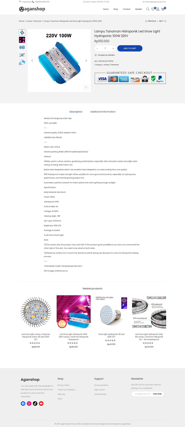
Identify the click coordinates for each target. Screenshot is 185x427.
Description (76, 111)
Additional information (103, 111)
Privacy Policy (63, 385)
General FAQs (100, 394)
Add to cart (130, 48)
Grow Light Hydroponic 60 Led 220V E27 (111, 335)
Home (21, 21)
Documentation (101, 385)
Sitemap (61, 394)
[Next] (86, 60)
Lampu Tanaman (34, 21)
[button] (104, 55)
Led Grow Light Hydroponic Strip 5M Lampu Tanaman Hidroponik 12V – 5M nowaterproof (149, 337)
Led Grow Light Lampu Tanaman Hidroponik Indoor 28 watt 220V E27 (36, 337)
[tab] (76, 112)
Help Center (99, 389)
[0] (152, 9)
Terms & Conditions (66, 389)
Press (60, 398)
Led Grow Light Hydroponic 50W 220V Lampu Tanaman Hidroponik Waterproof (73, 337)
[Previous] (32, 60)
